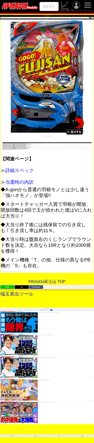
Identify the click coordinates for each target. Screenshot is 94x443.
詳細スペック (19, 170)
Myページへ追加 (47, 308)
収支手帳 (65, 10)
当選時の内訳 (19, 182)
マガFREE (82, 436)
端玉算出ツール (16, 293)
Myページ (76, 10)
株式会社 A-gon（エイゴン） (29, 143)
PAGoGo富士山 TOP (47, 281)
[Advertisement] (22, 302)
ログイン (49, 6)
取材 (58, 436)
